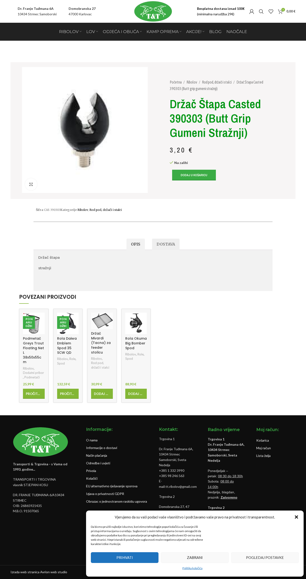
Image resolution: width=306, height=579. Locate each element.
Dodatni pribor (33, 373)
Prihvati (124, 557)
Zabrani (195, 557)
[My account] (252, 11)
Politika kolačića (192, 568)
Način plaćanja (96, 455)
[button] (296, 517)
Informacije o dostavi (101, 448)
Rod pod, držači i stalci (217, 82)
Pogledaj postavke (265, 557)
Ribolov (192, 82)
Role (72, 359)
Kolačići (92, 478)
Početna (176, 82)
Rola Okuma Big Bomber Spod (136, 343)
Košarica (262, 440)
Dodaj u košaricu (194, 175)
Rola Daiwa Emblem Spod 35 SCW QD (67, 345)
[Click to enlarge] (31, 184)
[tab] (135, 244)
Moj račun (263, 448)
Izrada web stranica (25, 572)
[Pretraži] (261, 11)
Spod (61, 363)
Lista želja (263, 456)
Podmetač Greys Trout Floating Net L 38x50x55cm (33, 350)
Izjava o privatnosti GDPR (105, 494)
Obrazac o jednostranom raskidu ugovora (116, 501)
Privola (91, 471)
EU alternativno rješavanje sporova (111, 486)
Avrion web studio (53, 572)
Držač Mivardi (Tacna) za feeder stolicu (101, 342)
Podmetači (32, 377)
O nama (92, 440)
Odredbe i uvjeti (98, 463)
